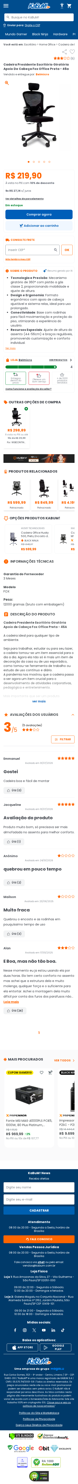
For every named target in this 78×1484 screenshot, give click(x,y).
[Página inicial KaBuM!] (39, 6)
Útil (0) (16, 790)
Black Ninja (40, 34)
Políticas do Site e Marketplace (39, 1413)
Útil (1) (16, 841)
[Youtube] (44, 1330)
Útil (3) (16, 934)
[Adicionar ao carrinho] (50, 1073)
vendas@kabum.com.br (39, 1265)
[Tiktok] (63, 1330)
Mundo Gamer (16, 34)
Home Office (48, 44)
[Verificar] (21, 1436)
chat (41, 1262)
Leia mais (11, 1002)
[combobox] (39, 17)
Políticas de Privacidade (39, 1419)
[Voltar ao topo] (39, 1361)
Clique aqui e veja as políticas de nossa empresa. (47, 1404)
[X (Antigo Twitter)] (34, 1330)
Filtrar (65, 739)
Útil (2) (16, 882)
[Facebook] (15, 1330)
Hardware (60, 34)
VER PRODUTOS (58, 360)
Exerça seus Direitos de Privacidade (39, 1425)
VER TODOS (62, 1060)
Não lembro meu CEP (18, 259)
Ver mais (10, 348)
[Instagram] (25, 1330)
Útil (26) (17, 1010)
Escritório (31, 44)
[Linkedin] (53, 1330)
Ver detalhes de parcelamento (24, 198)
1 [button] (39, 1032)
